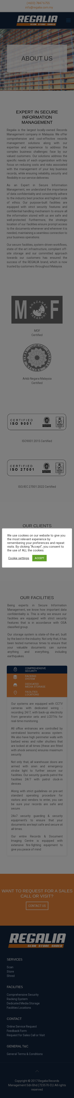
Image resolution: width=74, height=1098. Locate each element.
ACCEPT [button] (39, 558)
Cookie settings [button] (18, 558)
